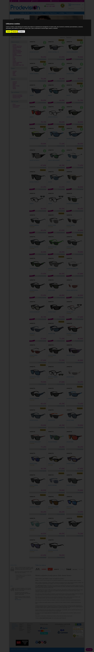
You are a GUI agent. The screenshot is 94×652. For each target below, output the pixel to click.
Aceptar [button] (8, 31)
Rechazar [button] (15, 31)
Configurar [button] (21, 31)
